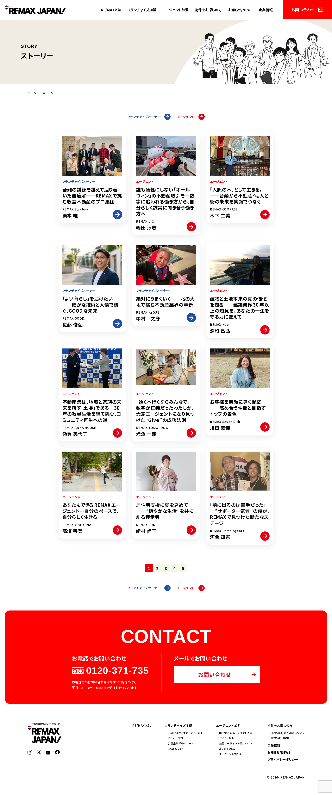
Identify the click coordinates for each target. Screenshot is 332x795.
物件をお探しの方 (208, 9)
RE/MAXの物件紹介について (288, 733)
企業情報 (266, 9)
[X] (39, 752)
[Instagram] (30, 752)
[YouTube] (48, 752)
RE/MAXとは (111, 9)
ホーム (32, 93)
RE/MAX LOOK (280, 738)
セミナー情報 (175, 738)
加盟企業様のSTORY (180, 743)
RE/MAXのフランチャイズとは (185, 733)
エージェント (186, 116)
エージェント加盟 (175, 9)
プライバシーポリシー (282, 759)
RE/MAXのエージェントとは (235, 733)
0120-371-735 (117, 670)
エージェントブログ (230, 754)
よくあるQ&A (175, 748)
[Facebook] (57, 752)
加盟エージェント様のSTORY (236, 743)
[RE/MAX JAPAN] (44, 740)
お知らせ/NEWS (240, 9)
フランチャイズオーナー (143, 116)
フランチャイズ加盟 (141, 9)
